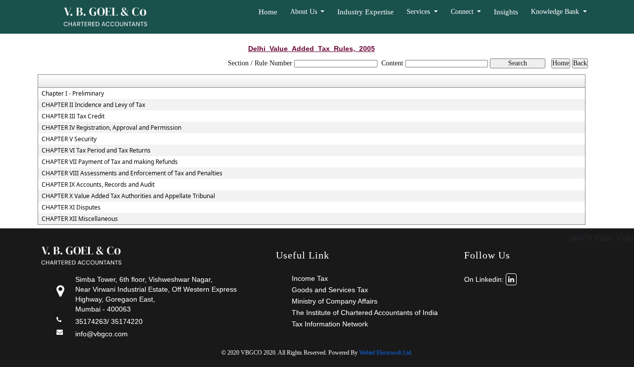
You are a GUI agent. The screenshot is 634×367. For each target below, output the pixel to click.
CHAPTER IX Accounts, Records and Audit (98, 185)
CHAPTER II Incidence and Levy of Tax (93, 105)
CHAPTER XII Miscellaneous (80, 219)
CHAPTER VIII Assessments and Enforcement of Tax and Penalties (132, 173)
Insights (506, 12)
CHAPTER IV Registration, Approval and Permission (111, 128)
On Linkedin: (485, 279)
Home (268, 12)
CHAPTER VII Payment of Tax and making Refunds (110, 162)
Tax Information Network (330, 324)
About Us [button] (304, 11)
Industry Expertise (365, 12)
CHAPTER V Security (69, 139)
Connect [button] (463, 11)
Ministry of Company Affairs (334, 301)
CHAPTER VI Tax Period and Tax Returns (96, 151)
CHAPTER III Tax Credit (73, 116)
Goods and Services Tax (330, 290)
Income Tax (310, 278)
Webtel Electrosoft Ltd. (386, 352)
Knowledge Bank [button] (556, 11)
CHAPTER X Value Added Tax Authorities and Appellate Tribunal (128, 196)
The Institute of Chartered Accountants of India (365, 312)
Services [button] (419, 11)
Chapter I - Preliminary (73, 94)
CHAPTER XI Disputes (71, 207)
